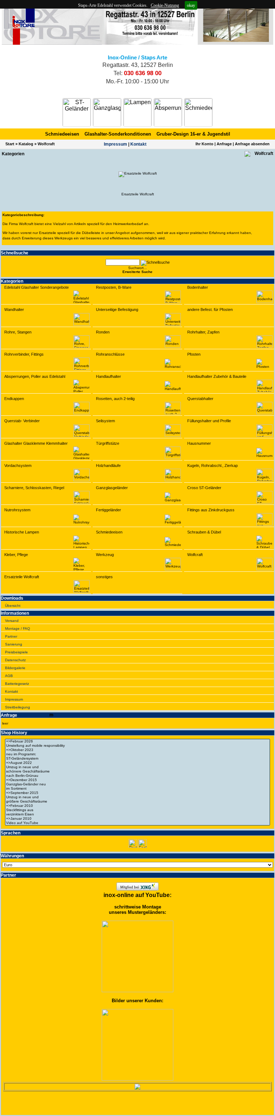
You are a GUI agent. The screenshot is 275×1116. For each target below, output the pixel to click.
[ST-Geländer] (76, 112)
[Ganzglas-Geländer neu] (137, 784)
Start (9, 144)
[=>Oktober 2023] (137, 750)
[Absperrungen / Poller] (168, 112)
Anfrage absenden (252, 144)
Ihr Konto (204, 144)
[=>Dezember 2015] (137, 780)
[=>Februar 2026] (137, 741)
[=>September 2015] (137, 793)
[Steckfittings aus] (137, 810)
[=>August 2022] (137, 763)
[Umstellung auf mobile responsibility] (137, 746)
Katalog (26, 144)
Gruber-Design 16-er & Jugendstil (193, 134)
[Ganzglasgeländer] (107, 112)
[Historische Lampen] (137, 112)
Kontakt (138, 144)
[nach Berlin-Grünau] (137, 776)
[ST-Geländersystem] (137, 758)
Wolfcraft (46, 144)
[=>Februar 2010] (137, 806)
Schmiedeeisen (62, 134)
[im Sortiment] (137, 788)
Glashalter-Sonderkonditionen (118, 134)
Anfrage (224, 144)
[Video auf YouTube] (137, 823)
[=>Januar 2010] (137, 819)
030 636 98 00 (142, 73)
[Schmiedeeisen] (198, 112)
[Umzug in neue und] (137, 767)
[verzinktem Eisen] (137, 814)
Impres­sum (115, 144)
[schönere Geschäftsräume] (137, 771)
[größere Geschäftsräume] (137, 801)
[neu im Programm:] (137, 754)
